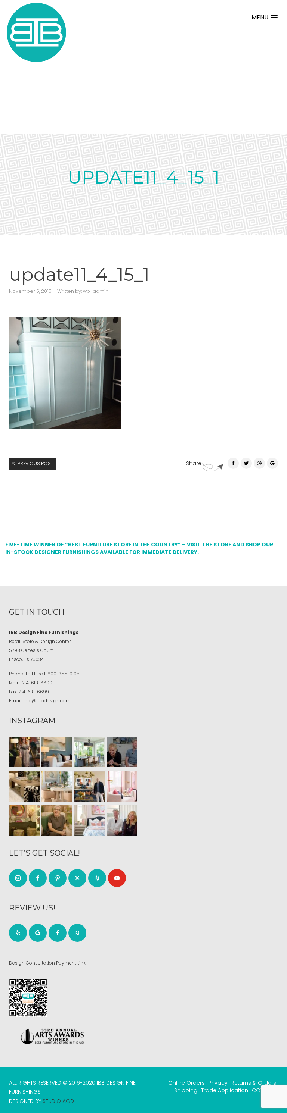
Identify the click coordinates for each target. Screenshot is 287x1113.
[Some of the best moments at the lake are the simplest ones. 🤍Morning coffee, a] (89, 752)
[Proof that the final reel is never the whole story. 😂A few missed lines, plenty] (122, 752)
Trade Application (224, 1090)
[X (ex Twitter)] (77, 878)
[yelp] (18, 933)
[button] (264, 17)
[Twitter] (246, 463)
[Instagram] (18, 878)
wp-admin (95, 291)
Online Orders (186, 1083)
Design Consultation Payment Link (47, 963)
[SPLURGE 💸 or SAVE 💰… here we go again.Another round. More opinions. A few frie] (122, 820)
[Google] (38, 933)
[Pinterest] (259, 463)
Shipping (185, 1090)
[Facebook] (233, 463)
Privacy (218, 1083)
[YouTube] (117, 878)
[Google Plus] (272, 463)
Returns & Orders (253, 1083)
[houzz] (97, 878)
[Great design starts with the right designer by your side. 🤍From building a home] (56, 786)
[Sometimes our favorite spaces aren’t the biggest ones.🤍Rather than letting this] (122, 786)
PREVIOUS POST (35, 463)
